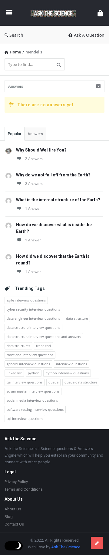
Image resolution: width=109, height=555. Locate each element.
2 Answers (34, 158)
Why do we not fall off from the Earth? (53, 174)
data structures (18, 345)
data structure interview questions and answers (44, 336)
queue (53, 382)
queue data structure (80, 382)
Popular (14, 133)
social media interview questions (32, 400)
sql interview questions (25, 418)
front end (43, 345)
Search (16, 35)
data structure (77, 318)
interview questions (71, 364)
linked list (14, 373)
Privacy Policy (16, 481)
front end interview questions (30, 354)
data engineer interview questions (33, 318)
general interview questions (28, 364)
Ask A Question (89, 35)
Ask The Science (65, 547)
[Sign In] (100, 13)
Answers (35, 133)
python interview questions (67, 373)
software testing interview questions (35, 409)
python (33, 373)
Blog (9, 516)
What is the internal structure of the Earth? (58, 199)
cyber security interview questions (33, 309)
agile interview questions (26, 300)
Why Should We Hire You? (41, 150)
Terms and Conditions (24, 489)
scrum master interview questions (33, 391)
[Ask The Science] (55, 13)
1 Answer (33, 208)
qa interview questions (24, 382)
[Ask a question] (97, 543)
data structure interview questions (33, 327)
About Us (13, 509)
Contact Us (14, 524)
